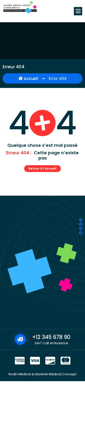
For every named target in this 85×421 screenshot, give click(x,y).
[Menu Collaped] (78, 11)
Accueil (30, 78)
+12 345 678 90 (51, 337)
